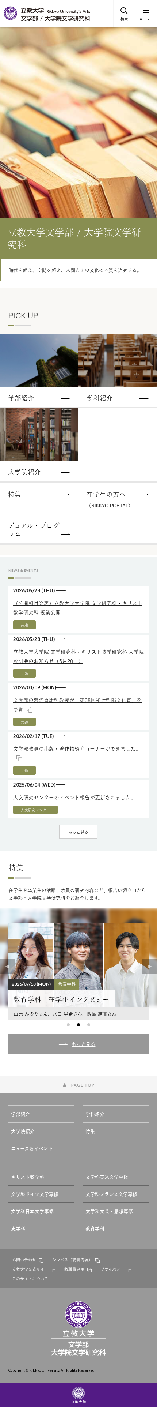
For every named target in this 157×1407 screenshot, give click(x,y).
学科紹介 (94, 1113)
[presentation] (7, 966)
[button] (68, 1024)
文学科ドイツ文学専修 (34, 1193)
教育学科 (94, 1228)
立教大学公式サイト (30, 1269)
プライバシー (112, 1269)
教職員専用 (74, 1269)
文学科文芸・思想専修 (109, 1211)
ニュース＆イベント (32, 1148)
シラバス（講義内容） (72, 1259)
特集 (90, 1130)
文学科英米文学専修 (106, 1176)
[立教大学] (11, 18)
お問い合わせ (24, 1259)
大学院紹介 (23, 1130)
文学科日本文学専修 (32, 1211)
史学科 (18, 1228)
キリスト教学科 (27, 1176)
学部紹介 (20, 1113)
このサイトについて (30, 1278)
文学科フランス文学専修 (111, 1193)
